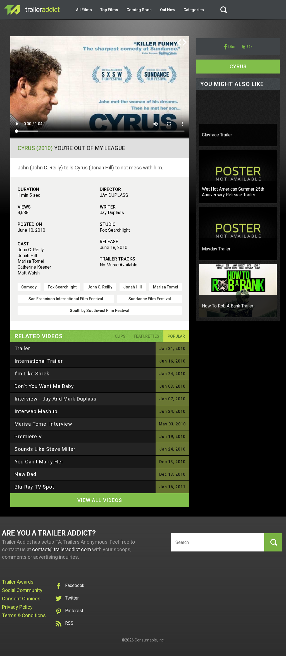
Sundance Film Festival (149, 299)
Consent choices (21, 598)
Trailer (22, 348)
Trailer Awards (18, 582)
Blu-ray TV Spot (34, 487)
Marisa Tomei (165, 287)
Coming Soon (139, 10)
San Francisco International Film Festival (65, 299)
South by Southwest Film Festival (99, 310)
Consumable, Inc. (150, 640)
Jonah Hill (132, 287)
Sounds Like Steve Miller (45, 449)
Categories (193, 10)
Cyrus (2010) (35, 148)
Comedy (29, 287)
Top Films (109, 10)
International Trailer (39, 361)
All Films (84, 10)
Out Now (167, 10)
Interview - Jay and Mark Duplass (56, 399)
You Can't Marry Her (39, 462)
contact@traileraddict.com (61, 549)
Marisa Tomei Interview (43, 424)
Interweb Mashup (36, 411)
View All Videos (99, 500)
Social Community (22, 590)
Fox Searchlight (62, 287)
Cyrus (238, 66)
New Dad (25, 474)
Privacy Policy (17, 607)
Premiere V (28, 436)
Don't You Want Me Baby (44, 386)
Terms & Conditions (24, 615)
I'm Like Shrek (32, 373)
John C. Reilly (99, 287)
